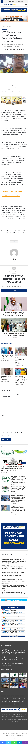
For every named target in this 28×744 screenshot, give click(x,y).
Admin (5, 49)
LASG (3, 698)
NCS (19, 698)
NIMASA (4, 701)
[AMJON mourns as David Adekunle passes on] (7, 371)
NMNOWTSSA (15, 701)
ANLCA (3, 696)
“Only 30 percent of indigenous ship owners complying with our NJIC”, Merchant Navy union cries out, (18, 509)
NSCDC (12, 704)
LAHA (21, 696)
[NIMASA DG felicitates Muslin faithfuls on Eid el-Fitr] (7, 350)
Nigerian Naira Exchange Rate (15, 600)
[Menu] (2, 5)
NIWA (9, 701)
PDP (17, 704)
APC (8, 696)
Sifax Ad (14, 14)
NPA (22, 701)
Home (4, 26)
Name (3, 415)
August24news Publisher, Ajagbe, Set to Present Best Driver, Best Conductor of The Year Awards (21, 379)
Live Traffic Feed (13, 607)
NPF (3, 704)
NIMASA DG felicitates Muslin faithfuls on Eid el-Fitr (7, 357)
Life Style (9, 26)
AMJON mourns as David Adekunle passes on (6, 378)
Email (3, 421)
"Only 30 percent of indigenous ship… (12, 618)
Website (3, 426)
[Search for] (26, 5)
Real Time (12, 636)
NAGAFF (14, 698)
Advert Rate (19, 738)
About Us (12, 738)
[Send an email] (7, 49)
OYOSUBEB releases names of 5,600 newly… (12, 629)
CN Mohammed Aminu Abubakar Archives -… (12, 613)
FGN (12, 696)
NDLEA (23, 698)
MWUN (14, 242)
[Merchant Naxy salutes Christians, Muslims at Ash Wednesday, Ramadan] (21, 351)
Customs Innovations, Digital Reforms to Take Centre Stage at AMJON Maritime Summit (18, 489)
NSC (7, 704)
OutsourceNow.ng (18, 735)
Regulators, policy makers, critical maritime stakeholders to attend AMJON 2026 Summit (13, 468)
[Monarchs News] (10, 4)
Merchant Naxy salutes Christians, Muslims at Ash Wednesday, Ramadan (19, 361)
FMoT (17, 696)
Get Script (8, 636)
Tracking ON (17, 636)
